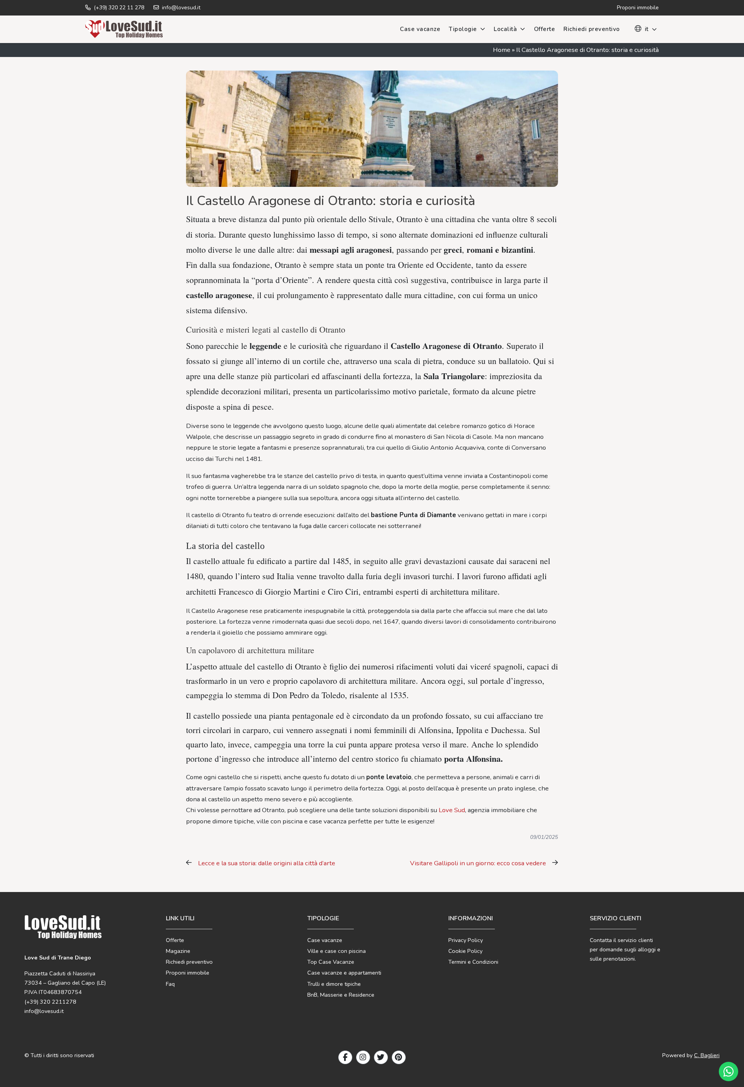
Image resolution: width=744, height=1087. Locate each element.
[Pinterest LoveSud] (399, 1057)
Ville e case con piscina (336, 951)
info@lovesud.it (180, 7)
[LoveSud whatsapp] (728, 1071)
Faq (170, 984)
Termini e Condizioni (473, 962)
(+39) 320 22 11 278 (118, 7)
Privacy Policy (465, 940)
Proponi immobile (187, 973)
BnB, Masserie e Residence (340, 995)
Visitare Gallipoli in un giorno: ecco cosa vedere (478, 863)
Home (501, 49)
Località (505, 29)
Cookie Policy (465, 951)
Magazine (178, 951)
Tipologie (463, 29)
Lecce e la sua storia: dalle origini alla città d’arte (266, 863)
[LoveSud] (124, 29)
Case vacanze (420, 29)
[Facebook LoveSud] (345, 1057)
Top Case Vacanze (330, 962)
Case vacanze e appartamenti (344, 973)
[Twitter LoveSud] (381, 1057)
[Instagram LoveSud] (363, 1057)
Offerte (544, 29)
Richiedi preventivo (591, 29)
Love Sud (451, 810)
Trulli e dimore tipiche (334, 984)
